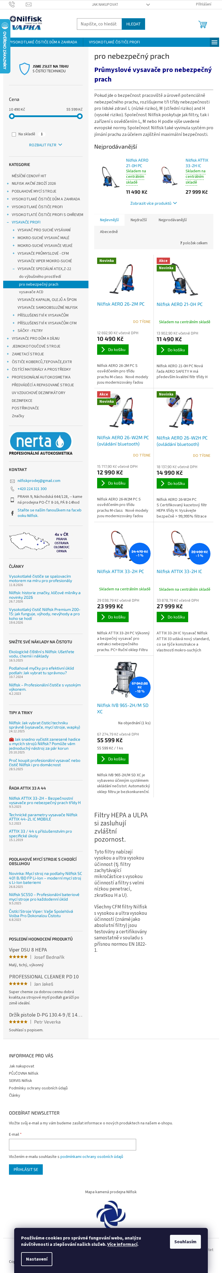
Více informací (122, 1244)
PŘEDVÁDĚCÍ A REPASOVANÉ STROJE (43, 385)
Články (14, 1095)
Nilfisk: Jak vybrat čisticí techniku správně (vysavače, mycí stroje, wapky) (44, 724)
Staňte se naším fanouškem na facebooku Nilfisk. (50, 513)
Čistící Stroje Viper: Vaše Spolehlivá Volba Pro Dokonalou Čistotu (41, 913)
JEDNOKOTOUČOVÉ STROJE (36, 346)
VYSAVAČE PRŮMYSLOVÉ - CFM (43, 253)
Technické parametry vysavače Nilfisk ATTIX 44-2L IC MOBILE (43, 816)
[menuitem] (43, 42)
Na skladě (30, 134)
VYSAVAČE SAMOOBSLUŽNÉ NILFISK (48, 308)
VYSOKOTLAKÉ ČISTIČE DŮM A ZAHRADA (46, 199)
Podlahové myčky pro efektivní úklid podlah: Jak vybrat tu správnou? (41, 670)
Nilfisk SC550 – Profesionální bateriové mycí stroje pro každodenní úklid (44, 896)
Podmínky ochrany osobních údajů (38, 1088)
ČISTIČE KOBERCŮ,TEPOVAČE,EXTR (42, 362)
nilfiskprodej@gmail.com (39, 481)
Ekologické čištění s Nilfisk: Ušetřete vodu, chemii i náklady (41, 653)
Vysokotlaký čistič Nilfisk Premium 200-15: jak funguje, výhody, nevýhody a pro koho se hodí (44, 613)
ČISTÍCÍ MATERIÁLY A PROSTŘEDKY (41, 369)
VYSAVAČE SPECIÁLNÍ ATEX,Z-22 (44, 269)
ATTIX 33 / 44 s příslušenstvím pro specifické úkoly (40, 833)
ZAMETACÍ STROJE (28, 354)
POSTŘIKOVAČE (26, 408)
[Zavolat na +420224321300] (17, 4)
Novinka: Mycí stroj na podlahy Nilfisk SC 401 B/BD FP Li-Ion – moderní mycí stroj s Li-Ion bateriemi (45, 877)
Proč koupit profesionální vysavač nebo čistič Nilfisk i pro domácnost (44, 762)
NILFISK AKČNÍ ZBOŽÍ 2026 (34, 183)
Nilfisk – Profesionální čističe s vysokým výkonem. (45, 687)
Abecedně (109, 232)
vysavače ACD (31, 292)
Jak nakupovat (105, 4)
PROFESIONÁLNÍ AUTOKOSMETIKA (41, 377)
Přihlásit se (26, 1169)
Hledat (133, 23)
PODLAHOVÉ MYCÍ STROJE (34, 191)
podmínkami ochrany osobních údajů (91, 1157)
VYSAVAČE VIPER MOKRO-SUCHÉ (45, 261)
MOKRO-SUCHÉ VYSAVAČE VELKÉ (45, 246)
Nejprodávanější (173, 220)
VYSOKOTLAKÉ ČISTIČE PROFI (37, 207)
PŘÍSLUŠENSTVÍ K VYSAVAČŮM (43, 315)
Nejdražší (139, 220)
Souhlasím (185, 1242)
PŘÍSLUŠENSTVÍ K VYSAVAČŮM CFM (47, 323)
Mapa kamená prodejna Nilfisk (111, 1192)
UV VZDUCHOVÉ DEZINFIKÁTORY (38, 393)
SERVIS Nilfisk (20, 1081)
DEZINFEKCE (22, 401)
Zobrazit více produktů (150, 203)
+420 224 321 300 (32, 489)
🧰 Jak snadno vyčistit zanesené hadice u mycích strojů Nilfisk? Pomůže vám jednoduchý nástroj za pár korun (44, 743)
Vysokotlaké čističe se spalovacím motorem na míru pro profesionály (40, 578)
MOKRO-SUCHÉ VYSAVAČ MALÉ (43, 238)
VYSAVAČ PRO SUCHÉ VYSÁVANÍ (44, 230)
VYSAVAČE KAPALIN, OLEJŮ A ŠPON (47, 300)
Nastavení (36, 1259)
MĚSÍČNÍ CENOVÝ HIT (29, 176)
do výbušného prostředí (40, 277)
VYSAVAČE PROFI (26, 222)
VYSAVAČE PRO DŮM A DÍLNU (36, 338)
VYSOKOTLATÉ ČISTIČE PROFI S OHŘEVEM (47, 215)
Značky (18, 416)
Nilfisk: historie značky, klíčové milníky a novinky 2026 (45, 594)
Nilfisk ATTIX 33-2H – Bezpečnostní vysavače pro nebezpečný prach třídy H (45, 800)
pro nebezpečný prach (38, 284)
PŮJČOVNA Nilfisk (23, 1073)
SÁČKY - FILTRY (30, 331)
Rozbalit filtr (42, 145)
